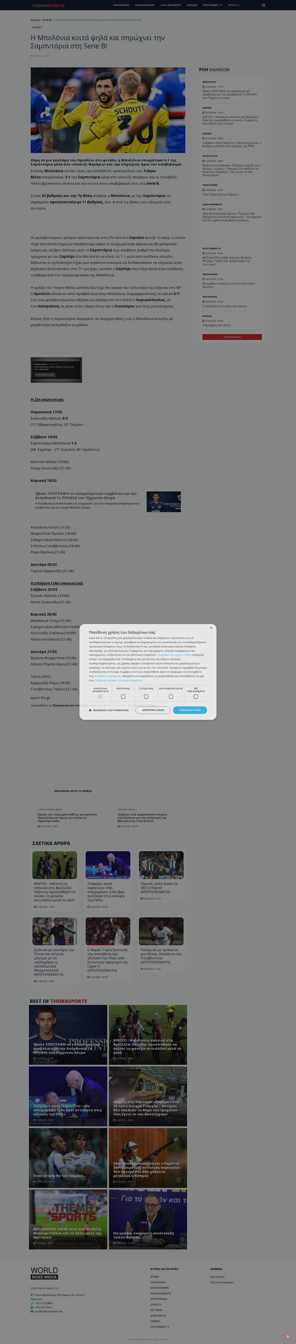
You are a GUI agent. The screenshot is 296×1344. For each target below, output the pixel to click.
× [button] (211, 628)
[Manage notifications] (288, 1336)
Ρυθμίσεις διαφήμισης (108, 676)
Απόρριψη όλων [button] (153, 710)
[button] (108, 710)
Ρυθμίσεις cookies (105, 680)
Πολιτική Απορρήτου (130, 680)
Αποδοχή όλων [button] (190, 710)
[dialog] (148, 672)
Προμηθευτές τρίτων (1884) (174, 655)
